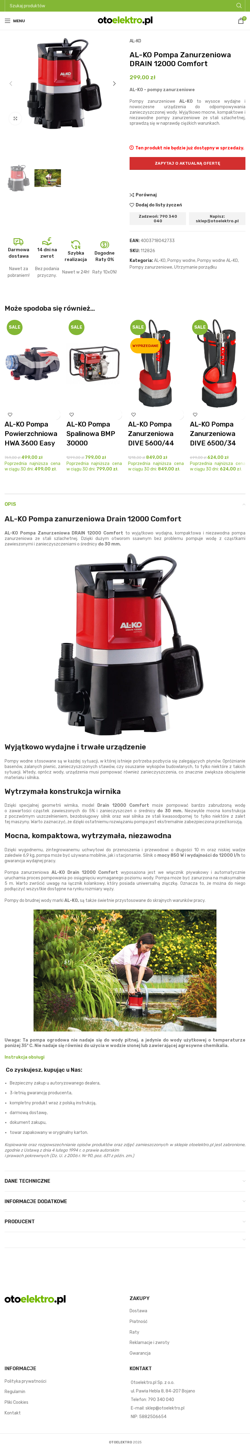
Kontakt (13, 1413)
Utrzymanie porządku (195, 267)
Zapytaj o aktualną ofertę (187, 163)
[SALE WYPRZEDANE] (156, 363)
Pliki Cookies (16, 1402)
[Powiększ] (15, 119)
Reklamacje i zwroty (150, 1342)
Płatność (139, 1321)
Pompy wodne (181, 260)
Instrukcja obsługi (25, 1057)
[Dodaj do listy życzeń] (10, 414)
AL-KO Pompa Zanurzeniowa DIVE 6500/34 (213, 433)
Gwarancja (140, 1353)
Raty (134, 1332)
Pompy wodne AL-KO (217, 260)
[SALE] (32, 363)
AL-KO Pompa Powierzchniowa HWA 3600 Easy (31, 433)
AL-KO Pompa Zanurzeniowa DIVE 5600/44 (151, 433)
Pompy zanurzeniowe (151, 267)
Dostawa (138, 1310)
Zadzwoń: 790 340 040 (158, 218)
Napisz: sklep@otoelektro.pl (217, 218)
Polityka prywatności (25, 1381)
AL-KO (135, 41)
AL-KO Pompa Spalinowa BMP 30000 (90, 433)
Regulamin (15, 1391)
